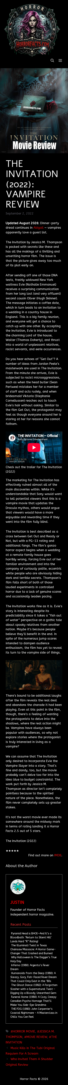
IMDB (57, 855)
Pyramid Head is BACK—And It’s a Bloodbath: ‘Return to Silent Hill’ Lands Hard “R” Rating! (31, 937)
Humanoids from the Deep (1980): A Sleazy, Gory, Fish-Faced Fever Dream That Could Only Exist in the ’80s (33, 977)
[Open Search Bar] (52, 60)
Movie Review (36, 1037)
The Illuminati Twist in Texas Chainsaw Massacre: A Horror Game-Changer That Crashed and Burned (33, 949)
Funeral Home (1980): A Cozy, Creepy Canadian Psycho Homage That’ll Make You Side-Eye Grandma (33, 1001)
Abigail (38, 227)
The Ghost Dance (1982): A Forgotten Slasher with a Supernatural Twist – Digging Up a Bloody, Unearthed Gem (33, 989)
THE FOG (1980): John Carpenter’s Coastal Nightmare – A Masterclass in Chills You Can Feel (33, 1012)
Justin (17, 902)
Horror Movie (24, 1031)
